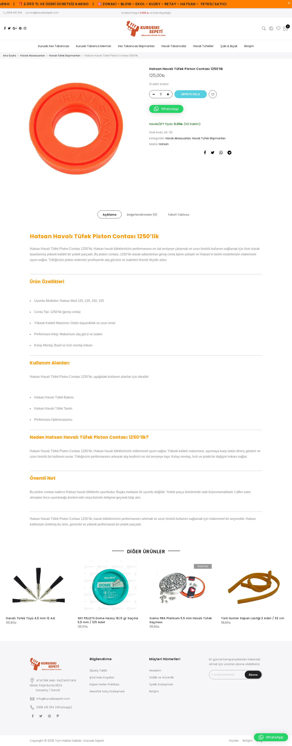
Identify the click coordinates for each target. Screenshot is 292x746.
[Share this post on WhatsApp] (221, 153)
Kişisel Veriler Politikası (104, 684)
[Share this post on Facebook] (205, 153)
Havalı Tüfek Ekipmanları (64, 55)
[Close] (289, 3)
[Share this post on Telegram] (229, 153)
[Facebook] (33, 715)
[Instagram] (50, 715)
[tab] (110, 214)
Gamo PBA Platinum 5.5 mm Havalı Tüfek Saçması (180, 620)
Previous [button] (9, 592)
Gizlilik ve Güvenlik (161, 677)
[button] (166, 109)
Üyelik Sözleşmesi (161, 684)
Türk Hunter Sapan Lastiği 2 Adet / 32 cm (252, 618)
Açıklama (109, 215)
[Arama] (264, 28)
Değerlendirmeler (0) (142, 215)
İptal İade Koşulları (102, 677)
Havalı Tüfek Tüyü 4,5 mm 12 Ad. (30, 618)
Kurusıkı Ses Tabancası (53, 46)
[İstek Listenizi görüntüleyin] (278, 28)
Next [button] (282, 592)
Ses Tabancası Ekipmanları (136, 46)
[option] (74, 129)
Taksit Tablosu (178, 215)
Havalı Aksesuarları (32, 55)
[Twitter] (41, 715)
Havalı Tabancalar (173, 46)
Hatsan (164, 144)
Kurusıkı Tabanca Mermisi (93, 46)
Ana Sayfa (9, 55)
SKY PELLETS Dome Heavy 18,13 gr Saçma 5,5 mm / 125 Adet (108, 620)
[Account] (271, 28)
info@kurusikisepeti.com (53, 699)
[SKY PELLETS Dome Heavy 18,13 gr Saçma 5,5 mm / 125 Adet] (110, 587)
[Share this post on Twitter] (213, 153)
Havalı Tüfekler (203, 46)
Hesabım (155, 670)
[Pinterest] (58, 715)
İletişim (249, 46)
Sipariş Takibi (98, 670)
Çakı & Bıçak (228, 46)
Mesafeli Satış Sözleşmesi (107, 691)
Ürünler (234, 741)
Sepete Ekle (190, 94)
